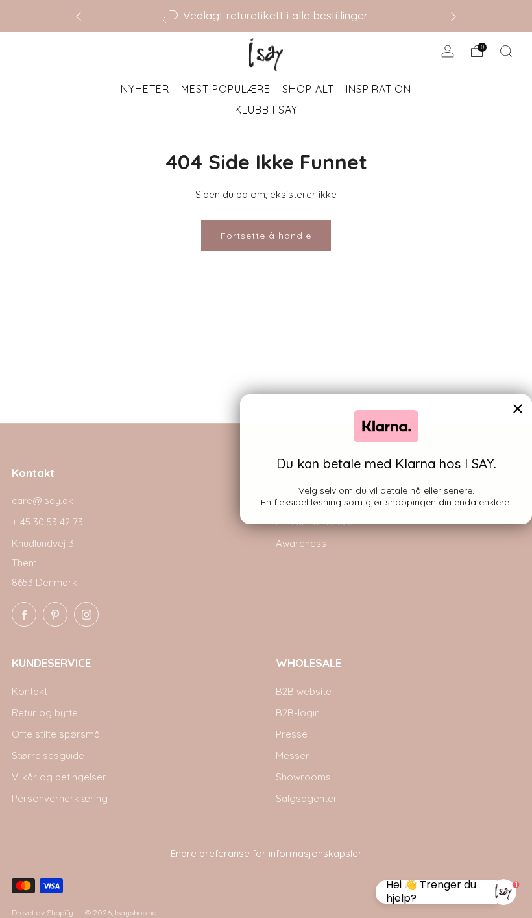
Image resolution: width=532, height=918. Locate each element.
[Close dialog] (518, 409)
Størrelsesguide (48, 755)
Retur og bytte (45, 713)
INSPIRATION (378, 88)
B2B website (304, 691)
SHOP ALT (308, 88)
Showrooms (303, 777)
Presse (292, 734)
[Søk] (506, 51)
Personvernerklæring (60, 798)
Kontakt (29, 691)
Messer (292, 755)
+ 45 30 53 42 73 (47, 522)
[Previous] (78, 16)
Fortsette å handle (266, 235)
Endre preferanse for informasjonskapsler (266, 853)
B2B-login (298, 713)
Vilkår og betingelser (59, 777)
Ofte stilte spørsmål (57, 734)
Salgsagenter (306, 798)
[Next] (453, 16)
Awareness (301, 543)
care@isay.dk (42, 500)
